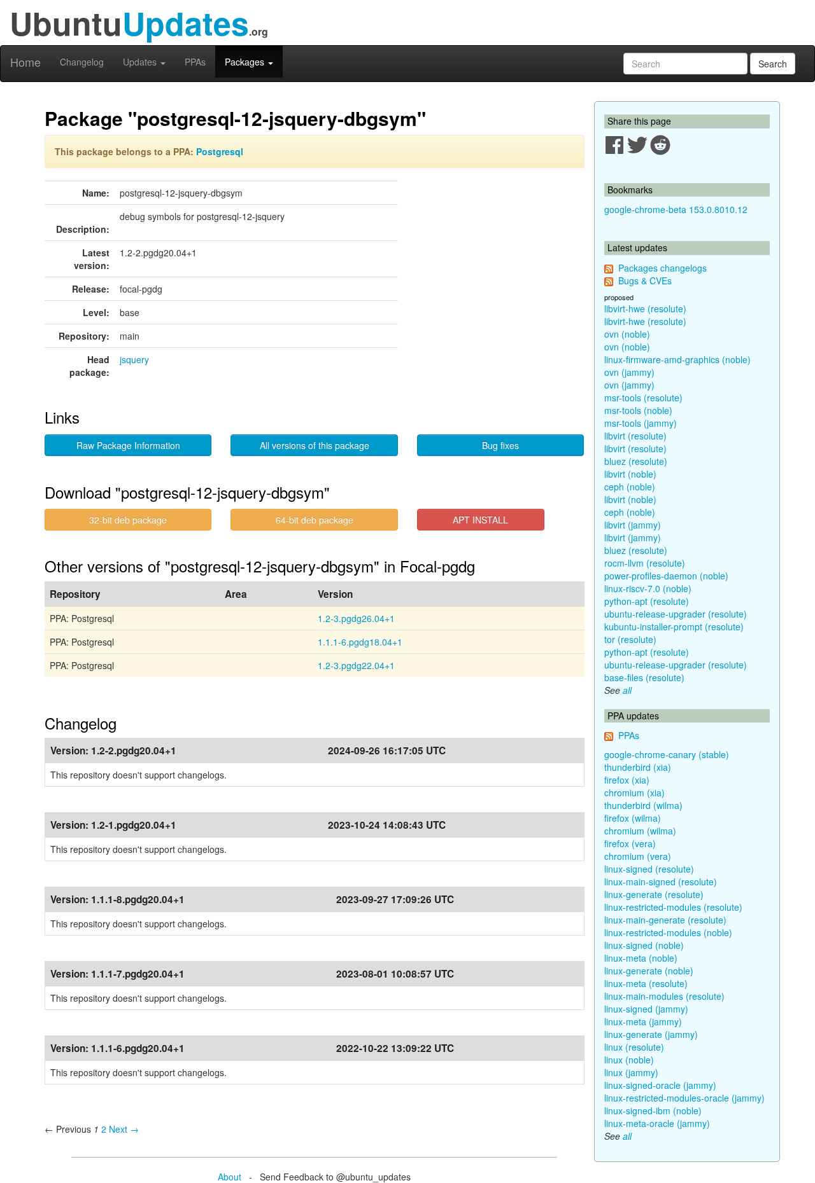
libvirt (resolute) (635, 435)
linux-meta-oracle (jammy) (657, 1123)
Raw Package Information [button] (128, 445)
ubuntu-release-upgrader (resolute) (675, 613)
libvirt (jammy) (632, 524)
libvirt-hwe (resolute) (645, 308)
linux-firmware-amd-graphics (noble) (677, 359)
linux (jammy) (631, 1072)
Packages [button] (246, 61)
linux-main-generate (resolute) (665, 919)
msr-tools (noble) (638, 410)
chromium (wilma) (640, 830)
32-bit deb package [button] (128, 519)
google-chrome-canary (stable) (666, 754)
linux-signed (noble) (644, 945)
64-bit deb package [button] (314, 519)
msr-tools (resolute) (643, 397)
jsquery (134, 359)
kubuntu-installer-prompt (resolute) (674, 626)
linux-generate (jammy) (651, 1034)
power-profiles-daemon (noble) (666, 575)
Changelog (82, 61)
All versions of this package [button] (314, 445)
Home (25, 61)
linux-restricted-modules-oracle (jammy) (684, 1097)
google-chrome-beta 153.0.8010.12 (676, 209)
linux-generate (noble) (648, 970)
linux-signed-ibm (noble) (653, 1110)
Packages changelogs (662, 267)
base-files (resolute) (644, 677)
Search (772, 63)
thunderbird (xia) (637, 767)
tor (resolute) (630, 639)
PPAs (195, 61)
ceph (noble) (629, 486)
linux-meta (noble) (640, 957)
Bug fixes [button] (500, 445)
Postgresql (219, 151)
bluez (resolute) (635, 461)
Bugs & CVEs (645, 280)
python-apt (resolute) (646, 601)
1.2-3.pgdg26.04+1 (356, 618)
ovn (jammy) (629, 372)
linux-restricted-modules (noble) (668, 932)
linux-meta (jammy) (643, 1021)
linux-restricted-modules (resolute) (673, 907)
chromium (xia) (634, 792)
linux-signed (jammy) (646, 1008)
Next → (124, 1129)
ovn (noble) (627, 334)
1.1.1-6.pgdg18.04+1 (360, 641)
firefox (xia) (626, 779)
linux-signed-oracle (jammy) (660, 1085)
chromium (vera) (637, 856)
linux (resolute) (634, 1047)
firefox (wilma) (632, 818)
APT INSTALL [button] (480, 519)
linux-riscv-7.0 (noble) (647, 588)
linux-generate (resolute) (654, 894)
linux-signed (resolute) (649, 868)
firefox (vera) (630, 843)
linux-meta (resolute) (646, 983)
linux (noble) (629, 1059)
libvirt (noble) (630, 473)
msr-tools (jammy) (640, 423)
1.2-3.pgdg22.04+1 (356, 665)
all (627, 690)
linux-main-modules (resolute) (664, 996)
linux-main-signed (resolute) (660, 881)
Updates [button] (141, 61)
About (229, 1176)
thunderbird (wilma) (643, 805)
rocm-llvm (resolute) (644, 563)
